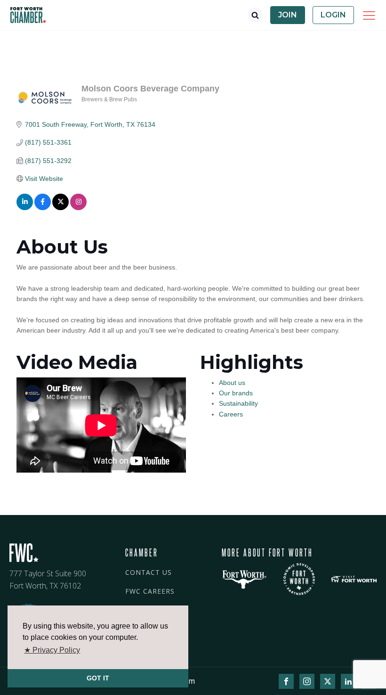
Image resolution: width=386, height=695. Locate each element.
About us (232, 382)
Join (287, 14)
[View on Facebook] (42, 208)
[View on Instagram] (78, 208)
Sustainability (238, 403)
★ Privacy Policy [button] (52, 650)
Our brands (236, 393)
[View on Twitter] (60, 208)
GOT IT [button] (98, 678)
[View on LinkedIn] (24, 208)
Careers (231, 414)
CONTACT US (148, 572)
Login (333, 14)
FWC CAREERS (150, 591)
